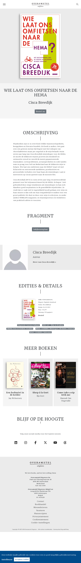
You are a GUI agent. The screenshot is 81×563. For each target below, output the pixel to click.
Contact (40, 501)
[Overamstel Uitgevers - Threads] (65, 443)
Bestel (41, 315)
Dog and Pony (65, 529)
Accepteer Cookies (22, 559)
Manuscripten (40, 513)
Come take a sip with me (66, 393)
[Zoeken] (77, 4)
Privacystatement (41, 516)
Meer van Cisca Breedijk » (44, 262)
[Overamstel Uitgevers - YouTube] (55, 443)
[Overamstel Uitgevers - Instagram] (25, 443)
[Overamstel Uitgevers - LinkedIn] (15, 443)
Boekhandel (40, 504)
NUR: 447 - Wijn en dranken (53, 325)
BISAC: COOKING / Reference (40, 332)
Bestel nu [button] (40, 111)
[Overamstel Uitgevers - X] (45, 443)
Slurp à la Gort (41, 392)
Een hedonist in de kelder (15, 393)
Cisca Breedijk (45, 252)
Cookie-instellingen (40, 523)
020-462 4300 (40, 485)
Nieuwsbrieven (40, 507)
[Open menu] (4, 4)
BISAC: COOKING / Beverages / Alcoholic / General (55, 328)
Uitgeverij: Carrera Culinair (28, 325)
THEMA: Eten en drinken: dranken (20, 328)
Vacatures (40, 510)
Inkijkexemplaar (40, 229)
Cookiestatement (40, 519)
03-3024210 (40, 497)
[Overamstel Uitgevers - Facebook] (35, 443)
